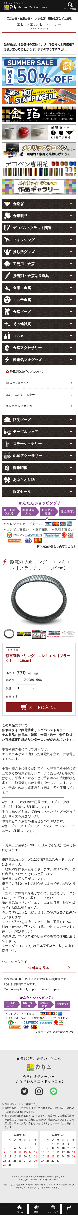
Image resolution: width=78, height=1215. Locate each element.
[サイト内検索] (70, 4)
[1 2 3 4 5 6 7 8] (26, 688)
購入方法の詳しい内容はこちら (56, 546)
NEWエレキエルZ (17, 383)
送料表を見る (39, 968)
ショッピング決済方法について (54, 1032)
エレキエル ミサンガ (19, 406)
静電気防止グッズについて (27, 371)
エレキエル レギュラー (20, 394)
